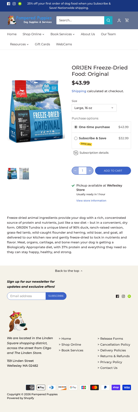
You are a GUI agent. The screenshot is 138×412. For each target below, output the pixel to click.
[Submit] (108, 20)
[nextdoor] (20, 3)
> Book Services (71, 350)
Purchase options (85, 118)
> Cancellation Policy (114, 344)
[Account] (119, 20)
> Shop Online (70, 344)
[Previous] (16, 111)
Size (74, 101)
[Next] (56, 111)
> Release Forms (110, 338)
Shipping (79, 91)
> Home (65, 338)
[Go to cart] (127, 20)
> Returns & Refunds (114, 356)
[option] (36, 111)
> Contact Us (108, 368)
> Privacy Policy (110, 362)
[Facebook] (8, 3)
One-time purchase (94, 127)
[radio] (75, 127)
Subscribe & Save (93, 140)
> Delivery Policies (112, 350)
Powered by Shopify (20, 398)
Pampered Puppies (44, 394)
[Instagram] (14, 3)
